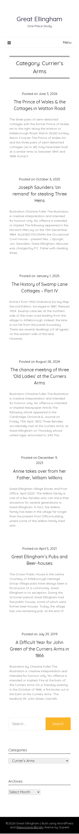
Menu (67, 42)
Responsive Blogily (29, 827)
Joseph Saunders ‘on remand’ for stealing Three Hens (40, 194)
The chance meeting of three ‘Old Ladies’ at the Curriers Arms (39, 376)
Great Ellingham (39, 19)
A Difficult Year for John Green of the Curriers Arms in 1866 (39, 649)
